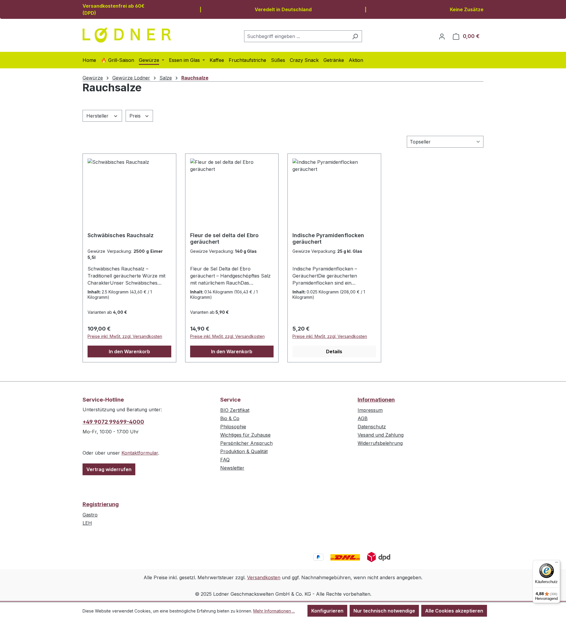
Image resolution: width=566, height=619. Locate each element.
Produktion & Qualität (244, 451)
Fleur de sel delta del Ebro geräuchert (224, 238)
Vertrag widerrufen (108, 469)
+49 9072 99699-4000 (113, 422)
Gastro (90, 515)
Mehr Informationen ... (274, 610)
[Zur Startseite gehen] (127, 35)
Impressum (370, 410)
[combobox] (296, 36)
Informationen (376, 400)
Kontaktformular (139, 453)
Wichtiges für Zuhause (245, 435)
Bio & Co (229, 418)
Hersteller (98, 116)
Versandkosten (263, 577)
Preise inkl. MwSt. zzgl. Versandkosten (125, 336)
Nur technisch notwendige (384, 611)
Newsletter (232, 468)
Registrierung (101, 504)
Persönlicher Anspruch (246, 443)
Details (334, 351)
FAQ (225, 460)
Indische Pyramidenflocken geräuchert (328, 238)
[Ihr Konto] (442, 36)
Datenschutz (372, 427)
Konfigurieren (327, 611)
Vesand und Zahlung (381, 435)
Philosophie (233, 427)
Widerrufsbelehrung (380, 443)
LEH (87, 523)
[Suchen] (355, 36)
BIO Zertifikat (234, 410)
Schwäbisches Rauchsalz (121, 235)
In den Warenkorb (129, 351)
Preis (135, 116)
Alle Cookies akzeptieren (454, 611)
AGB (363, 418)
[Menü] (556, 563)
